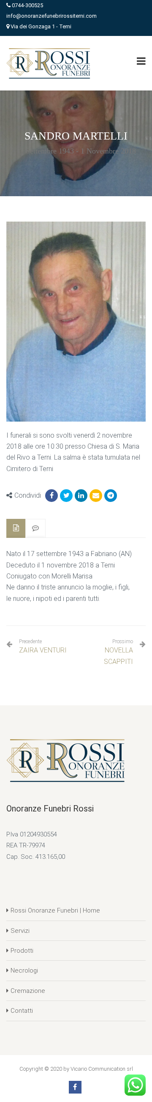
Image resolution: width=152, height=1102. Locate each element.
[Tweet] (66, 495)
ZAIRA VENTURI (43, 646)
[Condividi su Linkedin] (81, 495)
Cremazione (28, 991)
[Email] (96, 495)
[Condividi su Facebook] (51, 495)
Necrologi (24, 970)
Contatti (22, 1010)
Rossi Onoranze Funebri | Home (55, 910)
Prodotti (22, 950)
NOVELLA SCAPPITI (118, 655)
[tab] (16, 528)
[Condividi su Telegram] (110, 495)
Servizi (20, 931)
